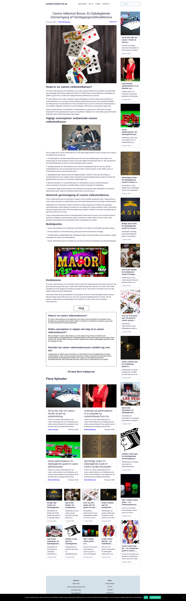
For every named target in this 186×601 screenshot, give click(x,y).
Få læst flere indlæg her (81, 371)
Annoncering (82, 4)
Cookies (97, 4)
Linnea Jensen (53, 430)
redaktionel (113, 22)
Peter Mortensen (64, 22)
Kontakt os (106, 4)
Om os (91, 4)
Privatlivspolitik (155, 597)
